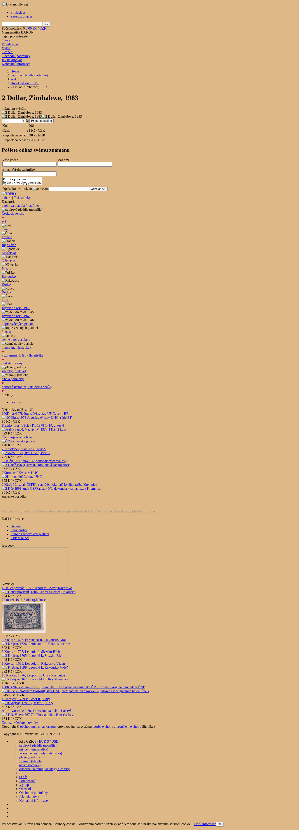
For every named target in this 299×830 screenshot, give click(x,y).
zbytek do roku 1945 (16, 308)
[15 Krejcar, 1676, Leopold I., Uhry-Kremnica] (35, 679)
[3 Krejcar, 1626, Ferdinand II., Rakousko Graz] (36, 644)
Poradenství (10, 44)
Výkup (6, 48)
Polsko (6, 268)
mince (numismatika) (16, 347)
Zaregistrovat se (21, 16)
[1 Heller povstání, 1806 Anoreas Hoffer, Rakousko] (39, 592)
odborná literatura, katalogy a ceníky (27, 387)
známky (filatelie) (14, 371)
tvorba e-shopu (103, 726)
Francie (7, 237)
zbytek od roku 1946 (16, 316)
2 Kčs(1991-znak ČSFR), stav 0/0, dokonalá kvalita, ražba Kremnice (49, 484)
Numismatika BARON (18, 32)
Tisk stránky (22, 198)
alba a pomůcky (13, 379)
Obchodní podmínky (16, 56)
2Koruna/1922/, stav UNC (20, 473)
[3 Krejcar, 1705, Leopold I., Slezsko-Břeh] (32, 655)
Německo (8, 261)
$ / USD (53, 741)
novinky (16, 402)
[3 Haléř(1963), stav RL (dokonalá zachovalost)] (36, 465)
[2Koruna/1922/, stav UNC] (22, 477)
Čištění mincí (20, 538)
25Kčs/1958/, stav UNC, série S (24, 449)
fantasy (7, 332)
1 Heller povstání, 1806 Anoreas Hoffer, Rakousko (37, 588)
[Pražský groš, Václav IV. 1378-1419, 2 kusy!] (35, 429)
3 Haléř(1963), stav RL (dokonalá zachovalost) (34, 461)
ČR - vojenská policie (17, 437)
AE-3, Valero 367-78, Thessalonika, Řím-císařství (36, 711)
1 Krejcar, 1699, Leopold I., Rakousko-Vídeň (33, 663)
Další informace (205, 824)
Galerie (16, 526)
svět (4, 221)
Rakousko (9, 276)
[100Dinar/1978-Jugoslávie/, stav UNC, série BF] (37, 417)
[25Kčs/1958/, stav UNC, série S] (26, 453)
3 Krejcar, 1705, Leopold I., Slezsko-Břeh (31, 651)
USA (5, 300)
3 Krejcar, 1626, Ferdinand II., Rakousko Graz (34, 640)
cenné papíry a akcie (16, 339)
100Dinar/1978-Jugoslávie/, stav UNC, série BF (35, 413)
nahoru (6, 198)
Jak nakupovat (12, 60)
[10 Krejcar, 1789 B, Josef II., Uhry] (27, 703)
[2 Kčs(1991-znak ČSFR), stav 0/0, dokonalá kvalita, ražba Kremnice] (51, 488)
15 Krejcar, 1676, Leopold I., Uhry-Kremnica (33, 675)
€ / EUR (40, 741)
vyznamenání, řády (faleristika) (23, 355)
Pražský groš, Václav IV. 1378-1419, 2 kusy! (33, 425)
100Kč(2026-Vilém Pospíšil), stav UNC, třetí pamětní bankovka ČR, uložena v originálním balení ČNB (73, 687)
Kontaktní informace (16, 64)
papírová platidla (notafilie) (20, 205)
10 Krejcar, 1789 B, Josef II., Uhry (26, 699)
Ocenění (7, 52)
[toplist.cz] (9, 194)
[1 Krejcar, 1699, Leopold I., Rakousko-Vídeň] (35, 667)
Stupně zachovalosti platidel (30, 534)
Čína (5, 229)
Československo (13, 213)
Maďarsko (9, 253)
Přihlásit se (18, 12)
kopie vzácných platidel (18, 324)
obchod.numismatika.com (38, 726)
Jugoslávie (9, 245)
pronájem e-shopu (128, 726)
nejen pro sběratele (15, 36)
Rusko (6, 284)
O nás (6, 40)
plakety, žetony (12, 363)
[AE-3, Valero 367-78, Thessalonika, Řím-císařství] (38, 715)
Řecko (6, 292)
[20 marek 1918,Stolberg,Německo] (24, 632)
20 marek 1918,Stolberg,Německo (25, 600)
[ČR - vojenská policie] (18, 441)
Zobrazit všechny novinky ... (21, 722)
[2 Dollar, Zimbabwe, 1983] (22, 113)
